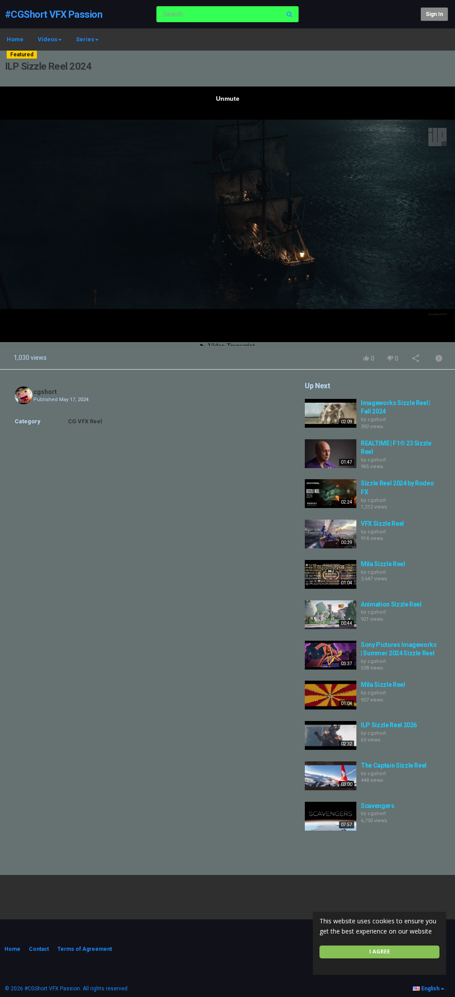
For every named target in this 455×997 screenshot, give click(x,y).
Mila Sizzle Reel (383, 563)
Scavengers (378, 805)
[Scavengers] (330, 816)
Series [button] (85, 39)
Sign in (434, 14)
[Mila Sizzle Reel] (330, 574)
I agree (379, 951)
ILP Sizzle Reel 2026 (389, 725)
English (430, 988)
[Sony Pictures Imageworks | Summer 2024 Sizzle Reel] (330, 655)
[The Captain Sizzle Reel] (330, 775)
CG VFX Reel (85, 421)
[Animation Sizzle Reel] (330, 614)
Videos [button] (47, 39)
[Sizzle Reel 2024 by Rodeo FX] (330, 493)
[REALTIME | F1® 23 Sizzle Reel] (330, 453)
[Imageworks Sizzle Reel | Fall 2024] (330, 413)
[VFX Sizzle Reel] (330, 534)
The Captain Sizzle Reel (394, 765)
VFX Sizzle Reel (382, 523)
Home (15, 39)
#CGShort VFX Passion (53, 14)
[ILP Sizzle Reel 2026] (330, 735)
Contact (39, 949)
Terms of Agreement (84, 949)
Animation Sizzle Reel (391, 604)
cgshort (45, 391)
